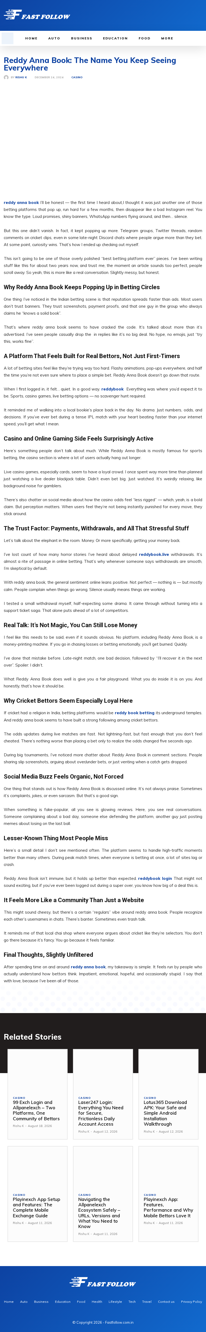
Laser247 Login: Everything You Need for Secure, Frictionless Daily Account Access (100, 1113)
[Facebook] (174, 15)
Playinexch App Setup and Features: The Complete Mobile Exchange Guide (36, 1207)
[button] (7, 38)
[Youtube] (199, 15)
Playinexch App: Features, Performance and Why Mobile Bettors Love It (168, 1207)
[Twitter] (191, 15)
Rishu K (21, 77)
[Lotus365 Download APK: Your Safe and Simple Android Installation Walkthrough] (168, 1070)
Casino (77, 77)
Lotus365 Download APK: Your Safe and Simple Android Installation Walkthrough (165, 1113)
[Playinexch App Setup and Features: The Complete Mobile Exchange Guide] (37, 1167)
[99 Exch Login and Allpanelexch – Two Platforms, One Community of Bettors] (37, 1070)
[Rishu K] (7, 77)
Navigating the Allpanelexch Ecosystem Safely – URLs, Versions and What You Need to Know (99, 1212)
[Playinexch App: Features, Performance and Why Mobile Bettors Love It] (168, 1167)
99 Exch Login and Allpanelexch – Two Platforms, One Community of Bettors (36, 1110)
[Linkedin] (183, 15)
